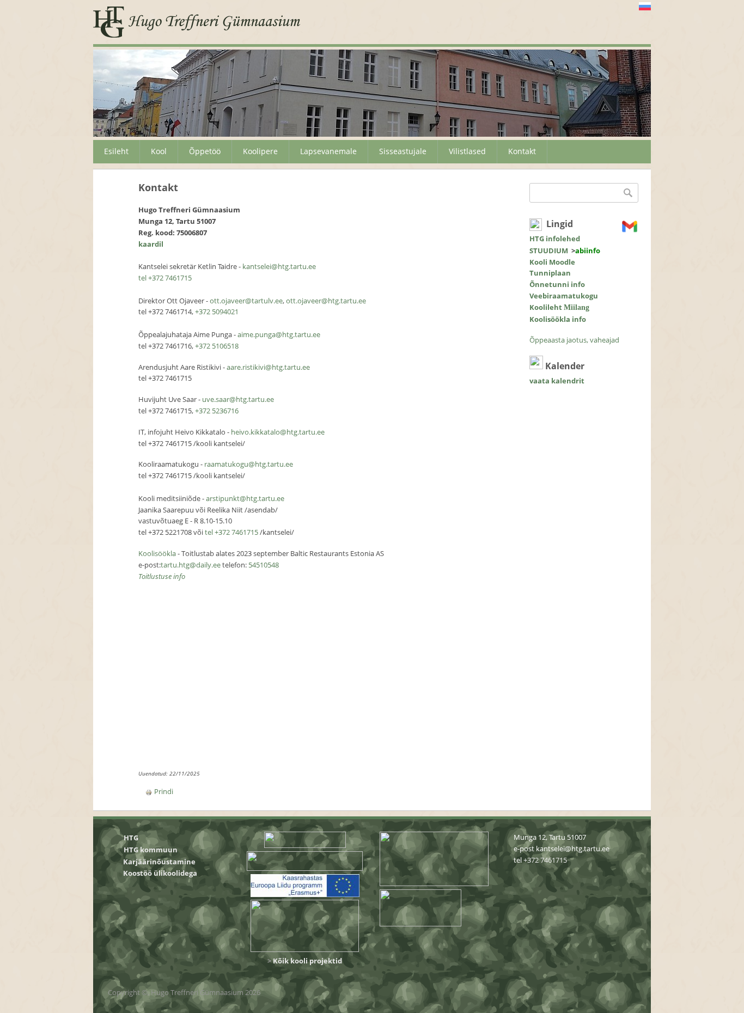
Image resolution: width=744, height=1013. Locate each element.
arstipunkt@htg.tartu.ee (245, 498)
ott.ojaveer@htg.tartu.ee (326, 301)
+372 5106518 (217, 346)
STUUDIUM (548, 250)
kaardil (150, 244)
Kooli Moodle (552, 262)
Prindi (163, 791)
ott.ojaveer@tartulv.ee (246, 301)
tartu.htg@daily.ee (191, 565)
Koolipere (260, 151)
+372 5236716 (217, 411)
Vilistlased (467, 151)
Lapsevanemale (328, 151)
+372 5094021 (217, 311)
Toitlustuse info (161, 576)
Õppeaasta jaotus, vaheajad (574, 340)
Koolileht (559, 307)
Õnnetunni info (557, 284)
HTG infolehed (554, 238)
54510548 (263, 565)
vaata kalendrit (556, 381)
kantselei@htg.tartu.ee (279, 266)
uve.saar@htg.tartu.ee (238, 399)
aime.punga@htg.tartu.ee (278, 334)
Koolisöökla (158, 553)
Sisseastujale (402, 151)
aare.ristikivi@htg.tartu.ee (268, 367)
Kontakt (522, 151)
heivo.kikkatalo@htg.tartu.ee (278, 432)
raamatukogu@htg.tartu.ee (248, 464)
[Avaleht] (197, 22)
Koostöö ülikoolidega (161, 873)
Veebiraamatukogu (563, 296)
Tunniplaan (550, 273)
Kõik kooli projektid (307, 961)
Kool (159, 151)
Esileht (116, 151)
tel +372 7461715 (165, 278)
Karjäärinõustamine (159, 861)
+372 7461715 (545, 860)
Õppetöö (205, 151)
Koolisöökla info (557, 319)
